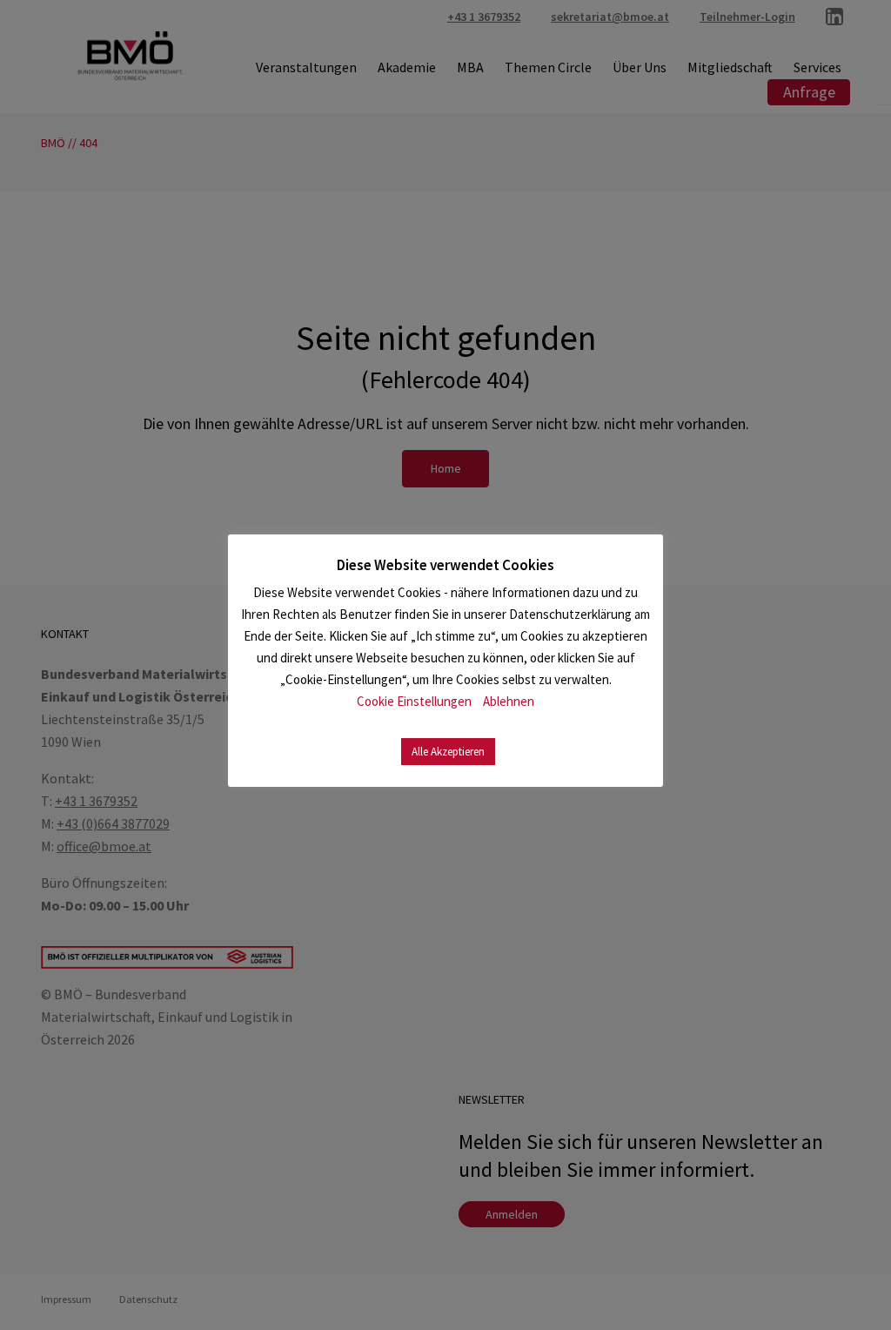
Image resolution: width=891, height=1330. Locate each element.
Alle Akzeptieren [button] (448, 751)
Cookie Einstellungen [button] (414, 701)
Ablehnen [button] (508, 701)
